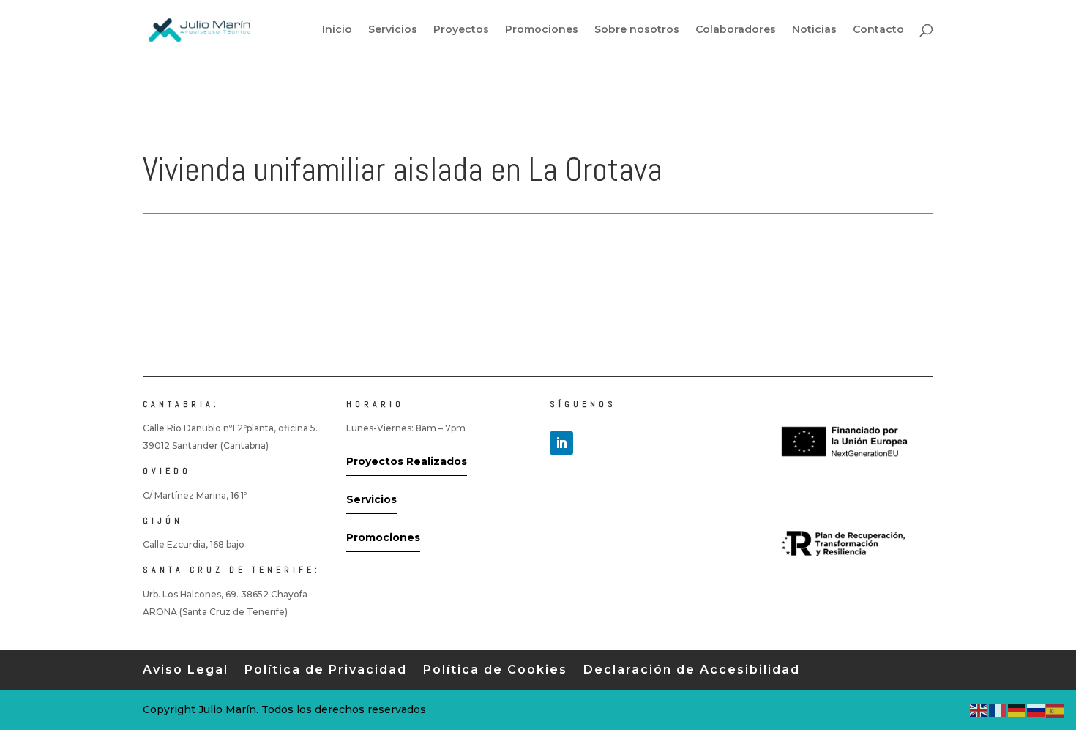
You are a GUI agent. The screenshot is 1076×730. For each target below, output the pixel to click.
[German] (1017, 709)
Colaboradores (735, 30)
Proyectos (461, 30)
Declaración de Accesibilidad (691, 670)
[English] (979, 709)
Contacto (878, 30)
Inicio (337, 30)
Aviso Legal (185, 670)
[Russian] (1036, 709)
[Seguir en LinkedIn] (561, 443)
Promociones (541, 30)
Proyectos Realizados (406, 461)
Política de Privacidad (325, 670)
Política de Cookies (495, 670)
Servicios (392, 30)
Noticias (814, 30)
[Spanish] (1055, 709)
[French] (998, 709)
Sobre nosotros (636, 30)
